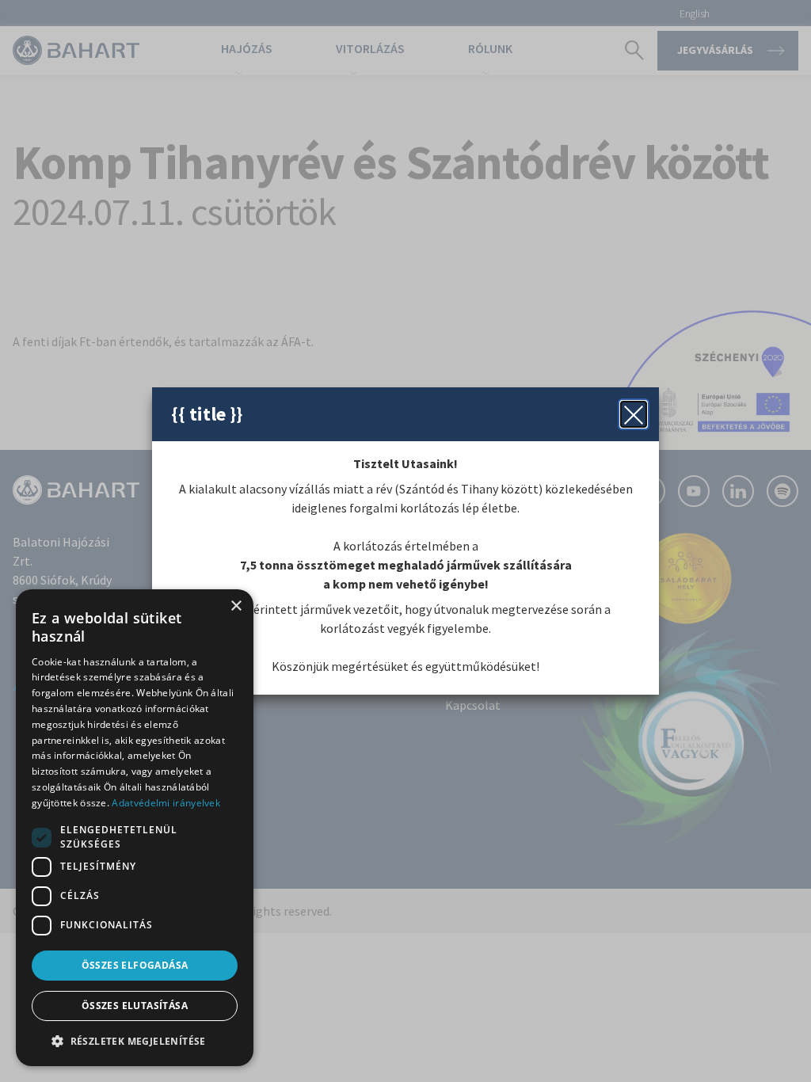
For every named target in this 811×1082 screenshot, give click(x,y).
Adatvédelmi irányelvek (166, 803)
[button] (135, 1040)
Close (633, 414)
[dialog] (134, 827)
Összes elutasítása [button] (135, 1005)
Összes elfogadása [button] (135, 965)
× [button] (236, 606)
